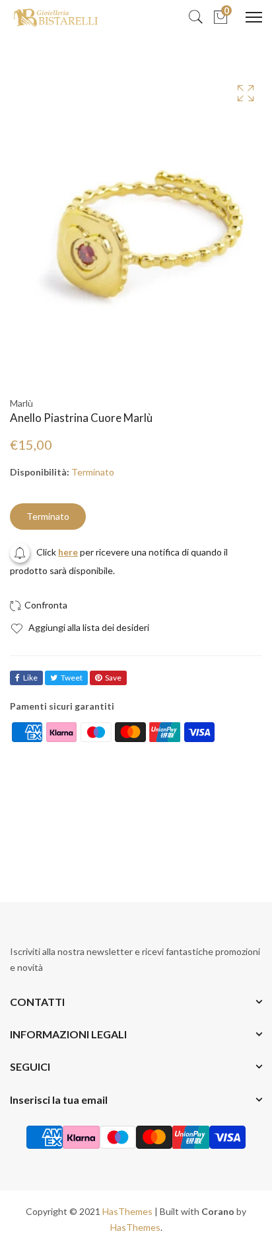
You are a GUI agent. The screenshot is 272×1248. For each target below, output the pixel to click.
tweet (72, 678)
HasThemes (127, 1211)
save (113, 678)
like (30, 678)
